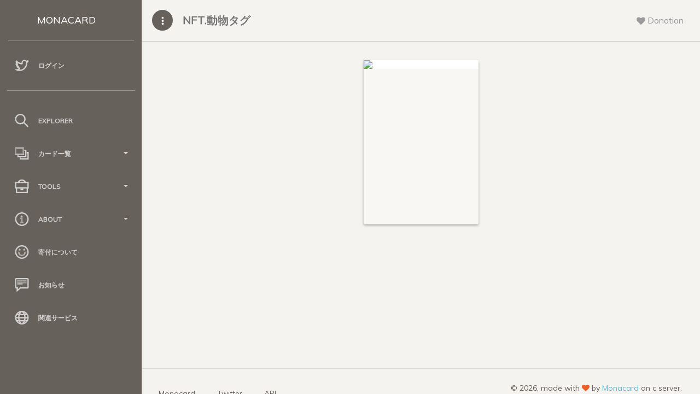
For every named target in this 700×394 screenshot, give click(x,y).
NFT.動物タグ (216, 20)
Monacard (620, 388)
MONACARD (66, 20)
